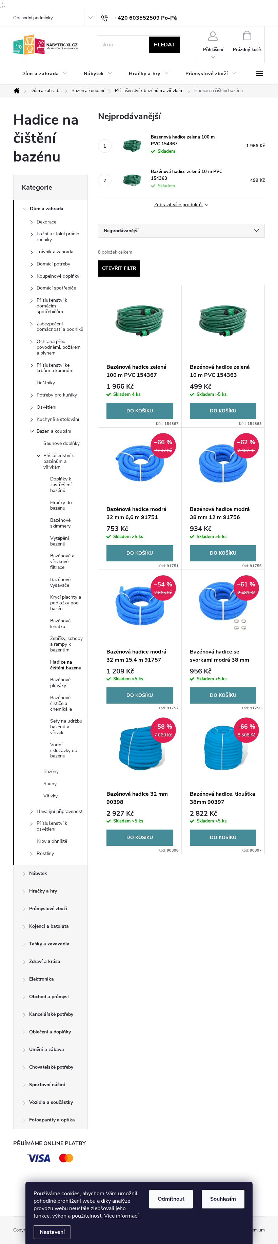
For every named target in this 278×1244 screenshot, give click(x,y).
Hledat (164, 44)
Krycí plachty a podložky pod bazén (65, 603)
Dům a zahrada (46, 209)
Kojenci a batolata (49, 926)
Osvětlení (46, 407)
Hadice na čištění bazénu (65, 665)
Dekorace (46, 222)
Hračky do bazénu (61, 505)
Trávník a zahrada (55, 252)
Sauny (50, 783)
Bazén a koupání (54, 431)
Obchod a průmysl (49, 996)
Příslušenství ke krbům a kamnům (55, 368)
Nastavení (52, 1232)
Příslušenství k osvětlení (52, 826)
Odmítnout (171, 1199)
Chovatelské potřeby (51, 1067)
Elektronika (41, 979)
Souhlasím (223, 1199)
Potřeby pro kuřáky (57, 395)
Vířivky (50, 796)
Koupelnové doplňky (58, 276)
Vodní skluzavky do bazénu (63, 750)
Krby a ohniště (52, 841)
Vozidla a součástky (51, 1102)
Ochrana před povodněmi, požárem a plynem (59, 347)
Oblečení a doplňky (50, 1032)
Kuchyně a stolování (58, 419)
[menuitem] (44, 73)
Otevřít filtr (119, 268)
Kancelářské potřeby (51, 1014)
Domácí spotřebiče (56, 288)
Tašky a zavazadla (49, 944)
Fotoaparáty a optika (52, 1120)
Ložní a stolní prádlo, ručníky (58, 237)
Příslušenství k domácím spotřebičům (52, 306)
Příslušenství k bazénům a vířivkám (58, 461)
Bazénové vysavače (60, 582)
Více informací (121, 1216)
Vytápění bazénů (59, 541)
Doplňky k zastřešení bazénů (61, 485)
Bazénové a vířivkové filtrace (62, 562)
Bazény (51, 771)
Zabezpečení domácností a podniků (60, 327)
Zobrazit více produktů (178, 205)
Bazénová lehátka (60, 624)
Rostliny (45, 853)
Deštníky (46, 383)
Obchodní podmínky (33, 18)
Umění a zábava (46, 1049)
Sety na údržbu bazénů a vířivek (66, 727)
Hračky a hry (43, 891)
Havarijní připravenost (60, 811)
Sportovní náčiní (47, 1084)
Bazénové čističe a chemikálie (61, 703)
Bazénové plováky (60, 683)
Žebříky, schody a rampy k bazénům (66, 644)
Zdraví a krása (44, 961)
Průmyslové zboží (48, 908)
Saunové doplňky (61, 443)
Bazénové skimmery (60, 523)
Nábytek (38, 873)
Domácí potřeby (53, 264)
